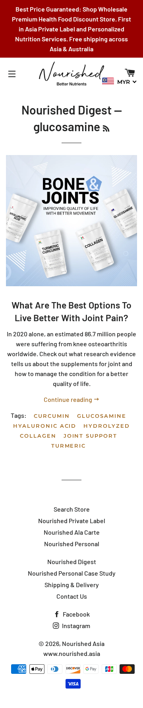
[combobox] (119, 81)
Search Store (72, 509)
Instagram (75, 625)
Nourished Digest (66, 110)
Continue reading (68, 399)
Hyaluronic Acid (44, 426)
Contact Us (71, 596)
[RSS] (106, 128)
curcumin (52, 416)
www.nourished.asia (71, 653)
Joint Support (90, 436)
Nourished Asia (83, 643)
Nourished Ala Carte (72, 532)
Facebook (76, 614)
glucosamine (101, 416)
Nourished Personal (71, 543)
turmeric (68, 445)
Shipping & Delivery (71, 584)
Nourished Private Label (71, 520)
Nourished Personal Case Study (72, 573)
